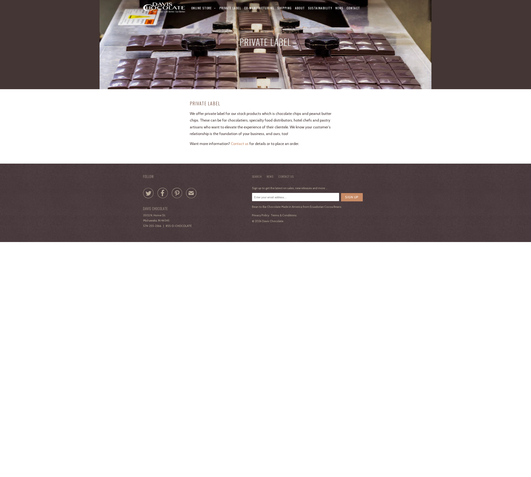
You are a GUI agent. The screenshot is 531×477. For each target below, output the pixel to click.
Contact (353, 8)
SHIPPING (284, 8)
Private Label (230, 8)
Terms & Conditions (284, 215)
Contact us (239, 143)
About (300, 8)
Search (257, 176)
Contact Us (286, 176)
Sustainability (320, 8)
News (339, 8)
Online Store (202, 8)
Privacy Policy (260, 215)
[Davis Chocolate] (164, 7)
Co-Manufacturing (259, 8)
